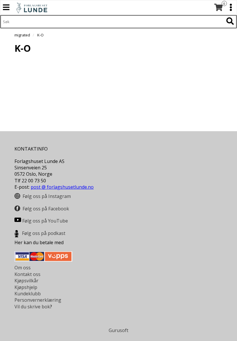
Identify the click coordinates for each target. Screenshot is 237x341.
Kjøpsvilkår (26, 280)
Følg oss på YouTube (45, 221)
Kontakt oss (27, 274)
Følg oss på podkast (43, 233)
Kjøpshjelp (25, 287)
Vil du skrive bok (32, 306)
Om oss (22, 267)
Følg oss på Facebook (46, 208)
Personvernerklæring (37, 300)
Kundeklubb (27, 293)
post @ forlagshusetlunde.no (62, 187)
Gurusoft (118, 330)
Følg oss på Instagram (47, 196)
